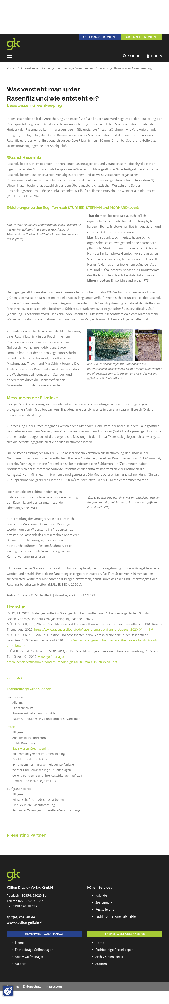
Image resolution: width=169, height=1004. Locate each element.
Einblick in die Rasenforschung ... (35, 805)
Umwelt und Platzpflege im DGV (34, 781)
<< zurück (15, 678)
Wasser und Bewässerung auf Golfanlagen (41, 770)
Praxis (103, 68)
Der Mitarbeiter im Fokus (29, 759)
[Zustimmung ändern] (8, 991)
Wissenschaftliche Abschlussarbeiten (38, 800)
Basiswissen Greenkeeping (133, 68)
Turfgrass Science (19, 788)
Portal (11, 68)
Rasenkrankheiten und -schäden (34, 713)
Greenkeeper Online (35, 68)
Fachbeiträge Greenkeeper (74, 68)
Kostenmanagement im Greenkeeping (38, 754)
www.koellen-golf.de (23, 922)
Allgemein (19, 703)
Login (154, 56)
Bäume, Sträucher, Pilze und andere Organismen (46, 719)
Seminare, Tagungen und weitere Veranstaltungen (47, 810)
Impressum (54, 987)
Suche (131, 56)
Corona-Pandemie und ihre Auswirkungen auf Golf (47, 775)
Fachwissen (15, 697)
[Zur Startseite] (16, 44)
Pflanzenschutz (22, 708)
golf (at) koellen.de (21, 917)
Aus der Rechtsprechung (29, 738)
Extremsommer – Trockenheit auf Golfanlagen (44, 764)
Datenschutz (32, 987)
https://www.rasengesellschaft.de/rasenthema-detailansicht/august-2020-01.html (92, 629)
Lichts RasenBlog (24, 743)
